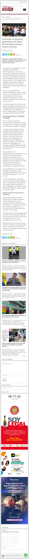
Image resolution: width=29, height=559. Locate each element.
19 (17, 540)
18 (14, 540)
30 (9, 545)
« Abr (2, 547)
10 (12, 537)
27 (2, 545)
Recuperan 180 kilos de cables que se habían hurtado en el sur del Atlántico (14, 261)
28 (4, 545)
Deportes (8, 17)
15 (7, 540)
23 (9, 542)
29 (7, 545)
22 (7, 542)
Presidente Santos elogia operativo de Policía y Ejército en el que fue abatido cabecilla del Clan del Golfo (14, 289)
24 (12, 542)
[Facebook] (3, 54)
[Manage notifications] (3, 556)
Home (3, 17)
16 (9, 540)
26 (17, 542)
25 (14, 542)
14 (4, 540)
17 (12, 540)
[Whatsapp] (8, 54)
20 (2, 542)
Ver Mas (23, 270)
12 (17, 537)
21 (4, 542)
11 (14, 537)
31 (12, 545)
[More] (14, 54)
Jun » (5, 547)
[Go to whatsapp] (25, 555)
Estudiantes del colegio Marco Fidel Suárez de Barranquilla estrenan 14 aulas (14, 316)
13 (2, 540)
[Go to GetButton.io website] (26, 557)
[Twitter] (6, 54)
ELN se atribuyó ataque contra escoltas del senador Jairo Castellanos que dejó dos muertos (13, 345)
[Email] (11, 54)
